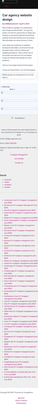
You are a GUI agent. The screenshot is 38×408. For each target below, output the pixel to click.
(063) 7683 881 (11, 143)
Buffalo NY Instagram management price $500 (21, 218)
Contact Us (19, 163)
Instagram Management (19, 155)
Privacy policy (21, 403)
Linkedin (7, 187)
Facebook (7, 180)
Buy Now (21, 398)
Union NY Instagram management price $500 (20, 321)
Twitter (6, 182)
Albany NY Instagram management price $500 (21, 261)
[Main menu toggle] (6, 6)
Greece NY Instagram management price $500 (21, 263)
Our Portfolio (19, 159)
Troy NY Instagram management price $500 (20, 324)
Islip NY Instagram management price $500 (19, 210)
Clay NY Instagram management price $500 (20, 304)
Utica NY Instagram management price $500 (20, 301)
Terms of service (21, 400)
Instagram (8, 185)
